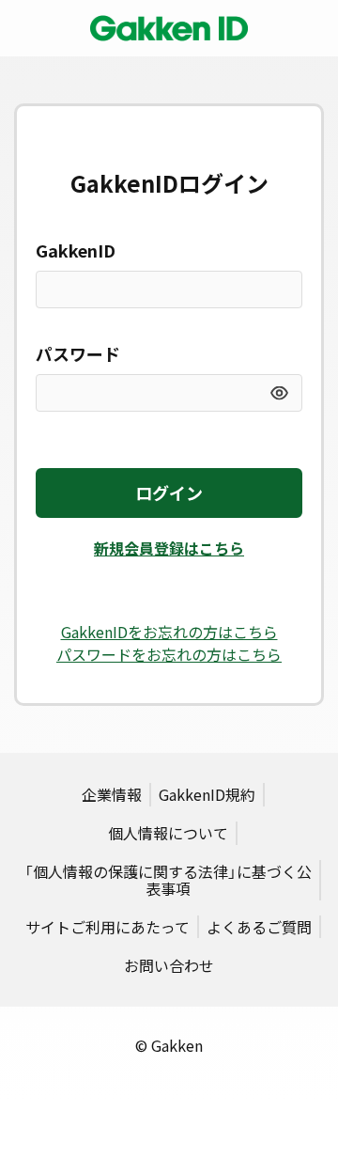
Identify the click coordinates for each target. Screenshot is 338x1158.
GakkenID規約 (207, 794)
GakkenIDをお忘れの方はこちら (169, 631)
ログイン (169, 493)
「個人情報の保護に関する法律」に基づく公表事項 (168, 880)
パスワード (78, 354)
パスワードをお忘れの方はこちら (169, 654)
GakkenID (75, 250)
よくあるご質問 (259, 926)
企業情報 (112, 794)
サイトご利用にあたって (107, 926)
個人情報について (168, 833)
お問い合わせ (169, 965)
